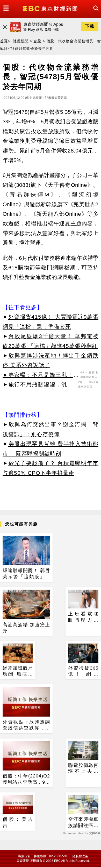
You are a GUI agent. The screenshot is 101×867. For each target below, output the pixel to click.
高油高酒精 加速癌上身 (26, 627)
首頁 (4, 41)
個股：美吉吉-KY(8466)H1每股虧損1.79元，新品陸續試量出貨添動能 (18, 823)
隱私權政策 (80, 856)
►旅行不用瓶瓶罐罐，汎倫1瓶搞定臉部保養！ (40, 385)
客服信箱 (24, 856)
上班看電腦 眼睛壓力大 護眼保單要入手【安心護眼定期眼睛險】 (83, 617)
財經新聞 (20, 41)
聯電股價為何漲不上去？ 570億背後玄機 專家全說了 (83, 769)
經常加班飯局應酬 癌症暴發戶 (18, 671)
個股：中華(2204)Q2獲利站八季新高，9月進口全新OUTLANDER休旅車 (26, 779)
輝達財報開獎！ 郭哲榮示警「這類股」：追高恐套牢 (26, 574)
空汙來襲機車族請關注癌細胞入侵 (83, 823)
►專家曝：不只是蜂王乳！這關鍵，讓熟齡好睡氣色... (41, 376)
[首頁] (50, 8)
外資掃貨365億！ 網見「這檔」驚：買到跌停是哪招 (83, 671)
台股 (37, 41)
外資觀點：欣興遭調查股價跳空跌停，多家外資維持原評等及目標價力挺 (26, 725)
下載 (90, 26)
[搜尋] (94, 13)
